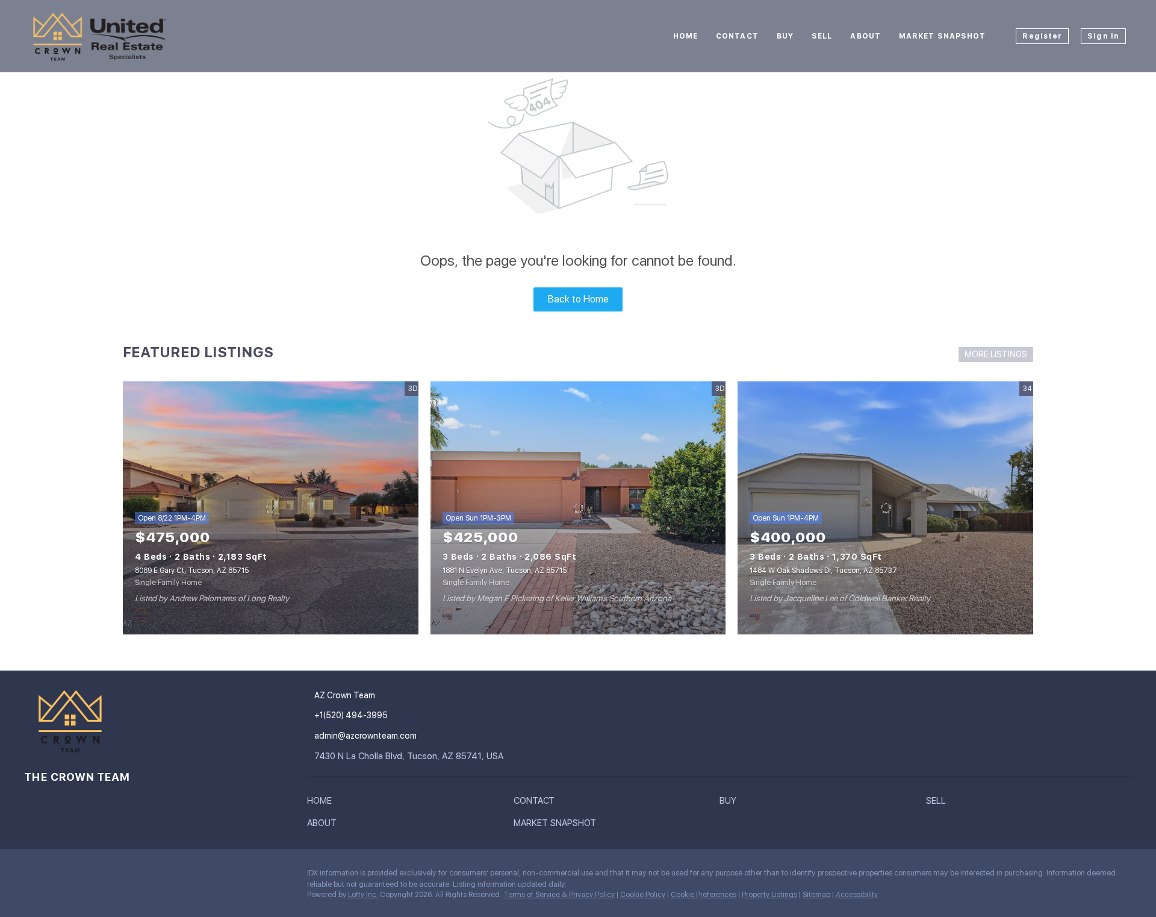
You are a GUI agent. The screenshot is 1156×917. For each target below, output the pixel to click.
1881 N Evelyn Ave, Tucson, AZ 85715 (505, 570)
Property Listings (769, 894)
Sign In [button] (1103, 36)
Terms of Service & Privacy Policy (559, 894)
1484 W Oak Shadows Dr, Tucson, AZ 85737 (823, 570)
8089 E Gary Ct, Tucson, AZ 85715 (192, 570)
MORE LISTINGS (996, 354)
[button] (322, 803)
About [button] (865, 36)
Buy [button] (785, 36)
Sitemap (816, 894)
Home (685, 36)
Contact (737, 36)
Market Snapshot (942, 36)
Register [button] (1042, 36)
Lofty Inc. (363, 894)
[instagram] (33, 876)
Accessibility (857, 894)
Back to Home (578, 299)
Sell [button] (822, 36)
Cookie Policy (642, 894)
